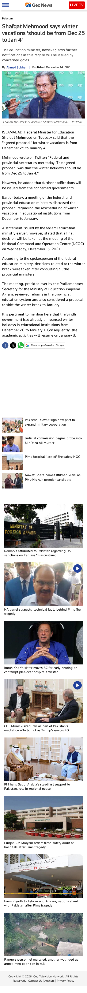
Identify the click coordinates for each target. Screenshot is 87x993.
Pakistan (7, 18)
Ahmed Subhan (17, 67)
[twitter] (13, 345)
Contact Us (35, 980)
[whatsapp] (21, 345)
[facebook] (5, 345)
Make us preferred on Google (47, 345)
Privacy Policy (65, 980)
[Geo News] (39, 5)
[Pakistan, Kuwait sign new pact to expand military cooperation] (12, 425)
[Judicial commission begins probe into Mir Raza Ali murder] (12, 444)
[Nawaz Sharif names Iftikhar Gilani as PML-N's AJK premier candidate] (12, 481)
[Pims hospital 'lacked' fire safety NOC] (12, 462)
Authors (49, 980)
